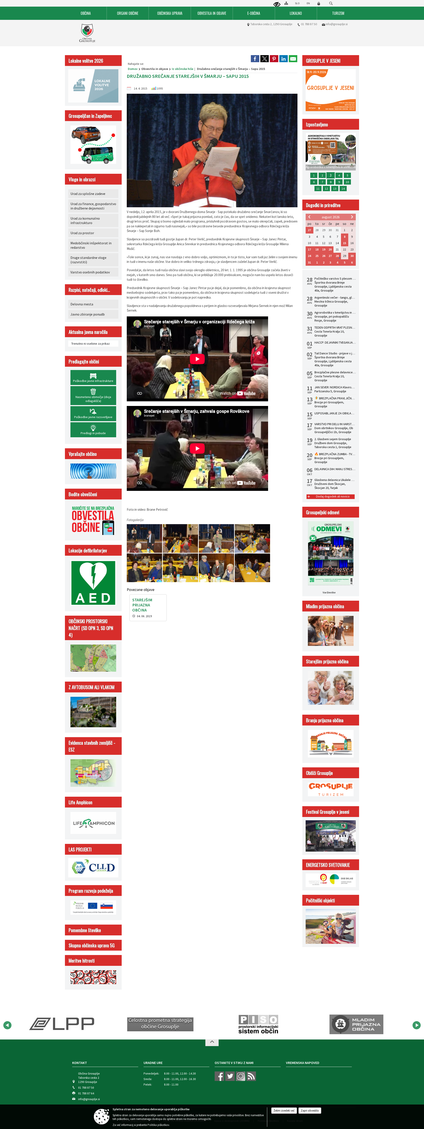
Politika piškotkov (158, 1125)
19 (323, 249)
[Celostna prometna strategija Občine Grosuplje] (62, 1024)
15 (344, 243)
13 (334, 189)
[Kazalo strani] (286, 3)
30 (352, 256)
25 (316, 256)
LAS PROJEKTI (80, 849)
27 (309, 230)
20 (330, 249)
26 (323, 256)
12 (326, 189)
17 (309, 249)
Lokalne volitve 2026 (86, 60)
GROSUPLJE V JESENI (323, 60)
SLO (297, 3)
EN (308, 3)
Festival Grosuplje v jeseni (327, 811)
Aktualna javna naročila (88, 331)
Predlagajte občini (84, 361)
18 (316, 249)
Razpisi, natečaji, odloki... (89, 289)
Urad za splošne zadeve (87, 193)
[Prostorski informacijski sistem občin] (160, 1024)
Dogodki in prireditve (323, 205)
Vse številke (329, 592)
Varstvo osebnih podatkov (90, 272)
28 (337, 256)
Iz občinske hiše (182, 69)
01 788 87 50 (309, 24)
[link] (255, 58)
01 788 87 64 (86, 1093)
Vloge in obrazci (82, 179)
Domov (133, 69)
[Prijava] (318, 3)
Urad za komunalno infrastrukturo (85, 220)
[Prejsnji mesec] (309, 217)
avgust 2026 (331, 217)
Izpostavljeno (317, 124)
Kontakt (79, 1062)
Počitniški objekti (320, 900)
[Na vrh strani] (212, 1042)
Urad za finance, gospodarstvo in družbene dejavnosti (93, 206)
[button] (7, 1025)
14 (343, 189)
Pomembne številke (85, 930)
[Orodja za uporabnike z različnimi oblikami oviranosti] (277, 4)
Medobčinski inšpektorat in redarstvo (91, 245)
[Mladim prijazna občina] (258, 1024)
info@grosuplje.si (337, 24)
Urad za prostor (82, 233)
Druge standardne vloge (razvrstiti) (88, 259)
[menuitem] (86, 13)
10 (347, 182)
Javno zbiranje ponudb (87, 314)
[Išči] (331, 3)
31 (309, 262)
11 (318, 189)
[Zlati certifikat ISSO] (356, 1024)
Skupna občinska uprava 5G (92, 945)
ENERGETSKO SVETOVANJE (328, 864)
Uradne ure (153, 1062)
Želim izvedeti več (284, 1110)
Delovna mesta (81, 304)
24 (309, 256)
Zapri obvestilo (310, 1110)
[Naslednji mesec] (352, 217)
